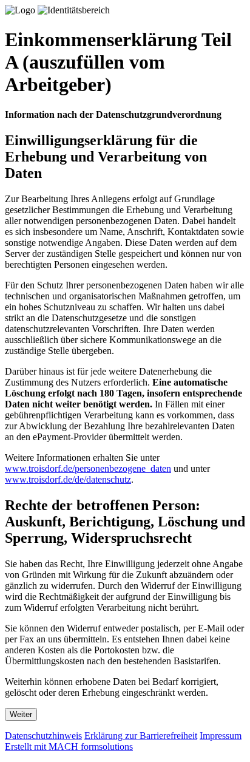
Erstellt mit (69, 746)
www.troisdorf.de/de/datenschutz (68, 479)
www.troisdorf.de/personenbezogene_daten (88, 468)
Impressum (221, 735)
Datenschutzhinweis (43, 735)
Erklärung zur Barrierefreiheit (140, 735)
